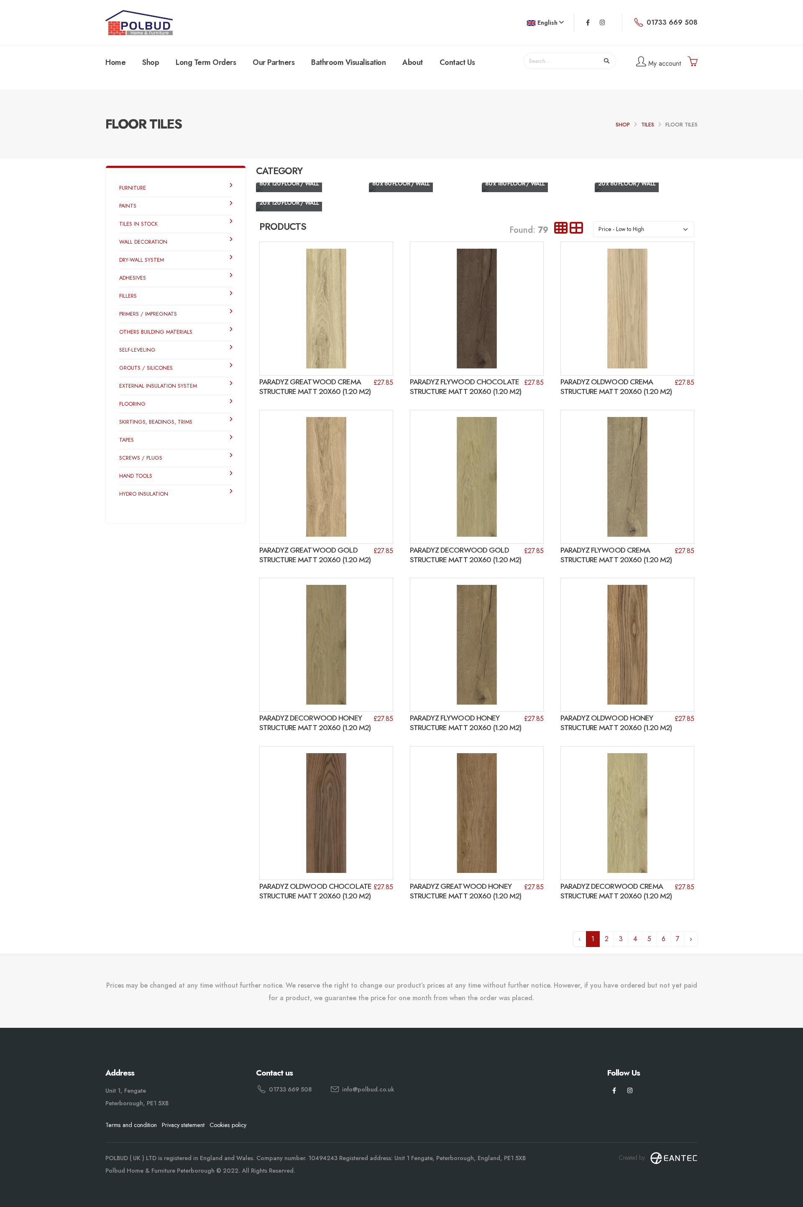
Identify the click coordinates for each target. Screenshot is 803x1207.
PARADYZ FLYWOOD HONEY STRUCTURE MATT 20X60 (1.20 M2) (466, 723)
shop (623, 125)
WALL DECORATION (143, 242)
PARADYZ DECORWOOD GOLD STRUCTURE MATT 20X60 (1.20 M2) (466, 555)
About (412, 62)
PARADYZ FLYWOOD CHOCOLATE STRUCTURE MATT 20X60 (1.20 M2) (466, 386)
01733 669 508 (290, 1089)
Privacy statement (183, 1125)
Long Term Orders (206, 62)
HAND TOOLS (135, 476)
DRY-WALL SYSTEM (141, 260)
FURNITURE (132, 188)
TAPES (126, 440)
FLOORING (132, 404)
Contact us (457, 62)
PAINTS (127, 206)
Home (115, 62)
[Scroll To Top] (788, 1197)
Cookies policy (228, 1125)
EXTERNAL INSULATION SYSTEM (158, 386)
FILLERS (128, 296)
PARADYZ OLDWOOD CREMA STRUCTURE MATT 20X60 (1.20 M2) (616, 386)
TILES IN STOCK (138, 224)
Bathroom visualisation (348, 62)
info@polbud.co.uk (368, 1089)
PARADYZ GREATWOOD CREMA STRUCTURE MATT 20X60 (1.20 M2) (315, 386)
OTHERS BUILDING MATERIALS (155, 332)
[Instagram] (602, 22)
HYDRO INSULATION (143, 494)
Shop (150, 62)
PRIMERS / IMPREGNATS (148, 314)
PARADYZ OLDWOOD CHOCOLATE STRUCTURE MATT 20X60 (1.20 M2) (315, 891)
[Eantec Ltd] (674, 1157)
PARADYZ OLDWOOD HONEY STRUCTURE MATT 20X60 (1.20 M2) (616, 723)
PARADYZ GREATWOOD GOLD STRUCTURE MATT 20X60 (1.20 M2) (315, 555)
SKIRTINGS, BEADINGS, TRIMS (155, 422)
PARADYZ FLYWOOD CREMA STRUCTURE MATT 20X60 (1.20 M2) (616, 555)
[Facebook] (588, 22)
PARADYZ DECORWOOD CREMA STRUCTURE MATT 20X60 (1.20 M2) (616, 891)
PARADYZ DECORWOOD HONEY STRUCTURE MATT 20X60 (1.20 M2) (315, 723)
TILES (647, 125)
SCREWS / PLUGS (140, 458)
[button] (545, 23)
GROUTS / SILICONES (146, 368)
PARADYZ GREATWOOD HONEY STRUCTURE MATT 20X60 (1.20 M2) (466, 891)
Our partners (273, 62)
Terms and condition (131, 1125)
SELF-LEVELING (137, 350)
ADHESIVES (132, 278)
